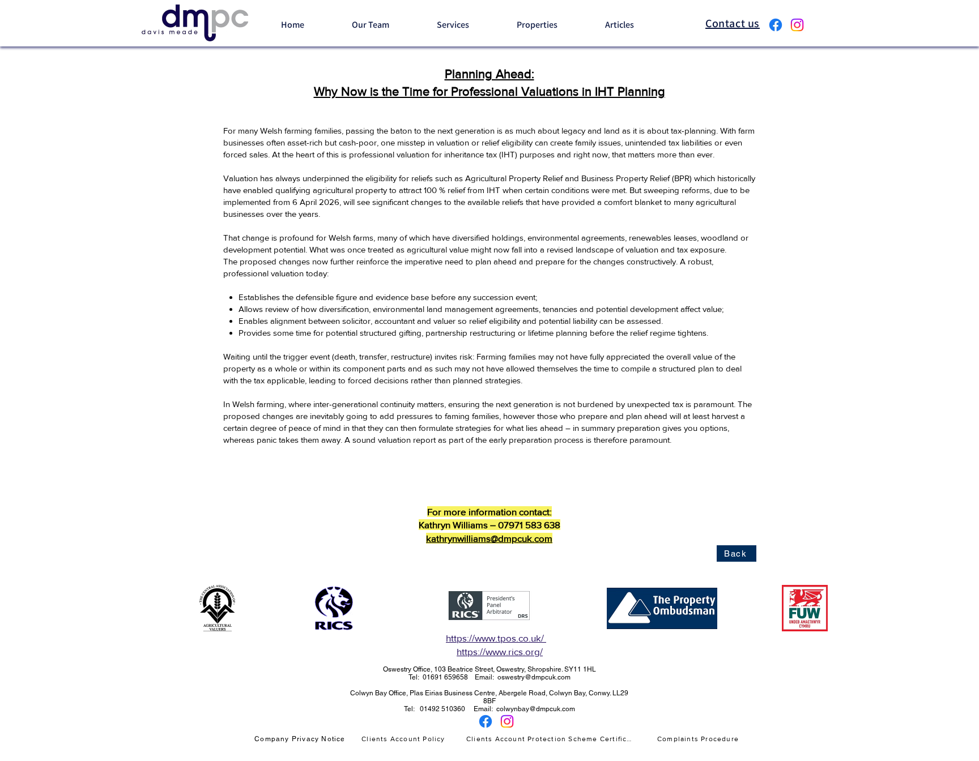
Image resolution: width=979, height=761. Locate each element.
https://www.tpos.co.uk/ (496, 637)
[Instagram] (797, 24)
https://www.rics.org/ (500, 651)
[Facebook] (775, 24)
